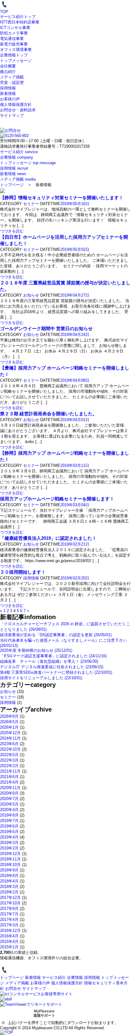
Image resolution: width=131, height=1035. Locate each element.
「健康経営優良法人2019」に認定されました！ (48, 538)
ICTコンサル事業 (15, 27)
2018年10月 (10, 864)
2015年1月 (9, 947)
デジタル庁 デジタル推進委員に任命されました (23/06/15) (51, 667)
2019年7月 (9, 820)
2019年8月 (9, 815)
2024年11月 (10, 738)
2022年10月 (10, 749)
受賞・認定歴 (12, 82)
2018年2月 (9, 892)
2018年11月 (10, 859)
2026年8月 (9, 716)
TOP (4, 11)
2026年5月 (9, 721)
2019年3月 (9, 842)
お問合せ (13, 988)
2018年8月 (9, 875)
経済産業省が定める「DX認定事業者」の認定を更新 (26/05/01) (56, 635)
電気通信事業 (12, 38)
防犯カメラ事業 (14, 33)
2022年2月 (9, 765)
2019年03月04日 (74, 505)
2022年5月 (9, 754)
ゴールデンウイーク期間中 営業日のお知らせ (46, 328)
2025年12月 (10, 732)
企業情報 (75, 977)
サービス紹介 (54, 977)
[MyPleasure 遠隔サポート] (31, 1004)
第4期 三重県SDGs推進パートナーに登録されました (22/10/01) (56, 672)
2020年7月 (9, 798)
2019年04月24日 (74, 334)
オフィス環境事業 (16, 49)
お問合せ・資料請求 (18, 110)
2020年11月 (10, 787)
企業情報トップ (14, 55)
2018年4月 (9, 881)
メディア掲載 (12, 77)
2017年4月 (9, 919)
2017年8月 (9, 908)
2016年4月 (9, 936)
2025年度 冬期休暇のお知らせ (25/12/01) (36, 650)
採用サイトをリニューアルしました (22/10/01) (41, 678)
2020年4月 (9, 809)
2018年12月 (10, 853)
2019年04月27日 (74, 295)
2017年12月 (10, 897)
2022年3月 (9, 760)
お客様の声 (10, 99)
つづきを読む (12, 231)
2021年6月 (9, 776)
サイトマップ (12, 115)
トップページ (12, 184)
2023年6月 (9, 743)
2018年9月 (9, 870)
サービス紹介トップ (18, 16)
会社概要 (8, 66)
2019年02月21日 (74, 544)
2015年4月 (9, 941)
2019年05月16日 (74, 203)
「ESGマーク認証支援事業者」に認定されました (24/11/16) (53, 656)
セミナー (31, 203)
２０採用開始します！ (23, 572)
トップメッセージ (16, 60)
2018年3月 (9, 886)
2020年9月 (9, 793)
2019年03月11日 (74, 465)
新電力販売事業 (14, 44)
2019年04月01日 (74, 419)
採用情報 (8, 88)
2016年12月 (10, 930)
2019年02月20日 (74, 578)
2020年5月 (9, 804)
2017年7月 (9, 914)
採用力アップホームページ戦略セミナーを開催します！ (57, 498)
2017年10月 (10, 903)
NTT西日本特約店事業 (19, 22)
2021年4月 (9, 782)
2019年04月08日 (74, 380)
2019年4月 (9, 837)
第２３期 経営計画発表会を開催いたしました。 (48, 413)
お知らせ (31, 295)
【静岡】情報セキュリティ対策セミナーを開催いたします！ (61, 197)
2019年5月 (9, 831)
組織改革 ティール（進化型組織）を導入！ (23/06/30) (49, 661)
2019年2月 (9, 848)
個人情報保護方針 (16, 104)
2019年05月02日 (74, 249)
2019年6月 (9, 826)
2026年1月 (9, 727)
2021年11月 (10, 771)
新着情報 (8, 93)
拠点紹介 (8, 71)
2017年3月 (9, 925)
